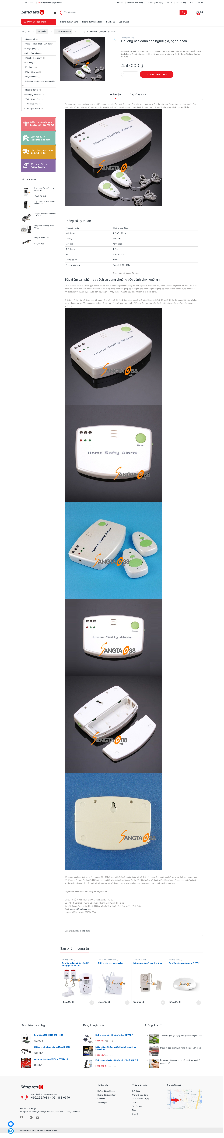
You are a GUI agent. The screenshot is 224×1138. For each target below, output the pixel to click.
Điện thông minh (32, 53)
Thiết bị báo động (63, 31)
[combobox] (120, 12)
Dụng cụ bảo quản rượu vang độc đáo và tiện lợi (180, 1048)
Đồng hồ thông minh (33, 58)
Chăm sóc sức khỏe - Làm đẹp (38, 44)
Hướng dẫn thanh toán (92, 22)
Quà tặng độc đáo (33, 94)
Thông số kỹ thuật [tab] (136, 94)
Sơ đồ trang (181, 2)
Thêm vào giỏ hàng (158, 74)
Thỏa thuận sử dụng (155, 2)
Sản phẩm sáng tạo (31, 1130)
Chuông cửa (32, 104)
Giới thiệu (120, 2)
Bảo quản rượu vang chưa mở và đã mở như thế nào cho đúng (180, 1061)
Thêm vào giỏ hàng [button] (91, 1002)
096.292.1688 (29, 2)
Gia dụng (114, 959)
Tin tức (169, 2)
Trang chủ (25, 31)
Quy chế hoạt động (135, 2)
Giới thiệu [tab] (115, 94)
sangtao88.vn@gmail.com (51, 2)
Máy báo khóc (31, 77)
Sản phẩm (42, 31)
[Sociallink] (21, 1117)
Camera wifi (30, 39)
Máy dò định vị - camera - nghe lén (40, 81)
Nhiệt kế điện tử (31, 90)
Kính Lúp (29, 67)
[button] (115, 39)
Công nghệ (30, 48)
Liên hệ (200, 2)
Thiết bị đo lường (32, 108)
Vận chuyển (124, 22)
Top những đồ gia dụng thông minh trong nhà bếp (181, 1035)
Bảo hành (110, 22)
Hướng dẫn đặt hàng (69, 22)
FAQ (191, 2)
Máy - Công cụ (31, 72)
